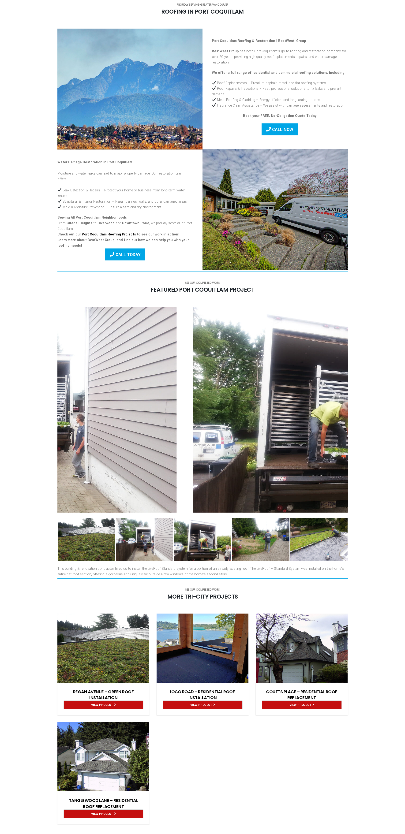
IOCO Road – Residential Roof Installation (202, 694)
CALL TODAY (127, 254)
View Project (102, 705)
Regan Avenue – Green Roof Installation (103, 694)
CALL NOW (282, 130)
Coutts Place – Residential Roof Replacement (301, 694)
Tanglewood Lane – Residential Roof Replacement (103, 803)
